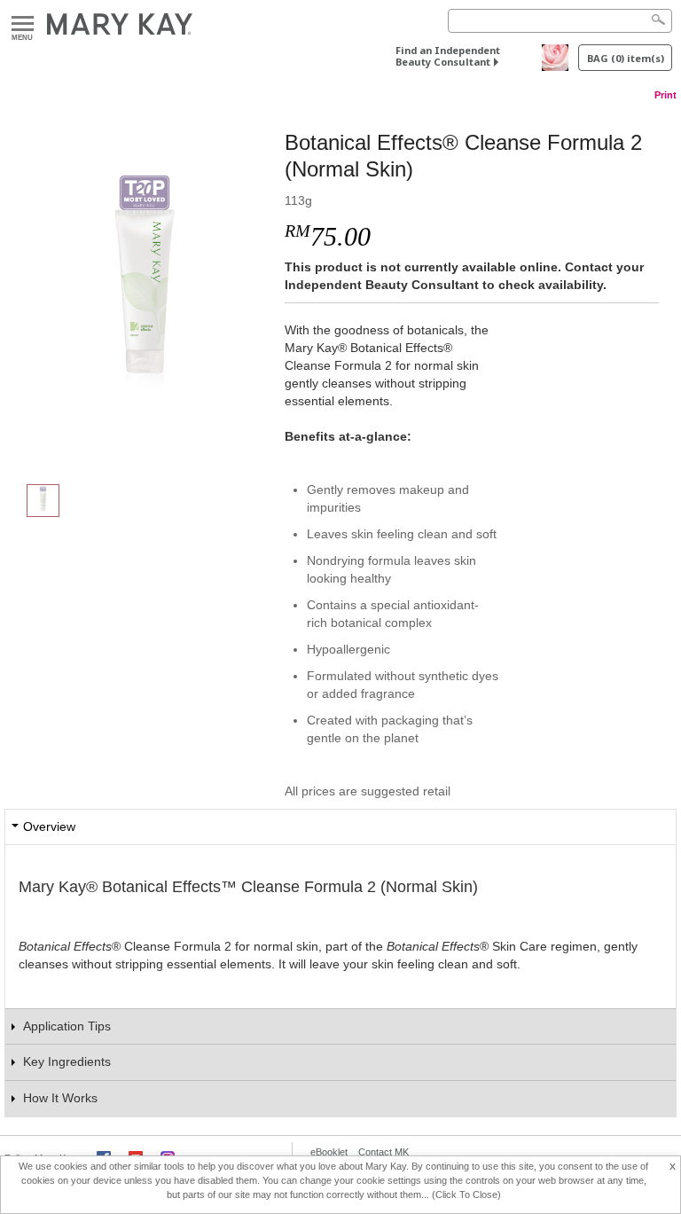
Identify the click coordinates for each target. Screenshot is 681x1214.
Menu (23, 24)
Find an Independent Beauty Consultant (447, 55)
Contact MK (383, 1152)
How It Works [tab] (60, 1098)
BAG (625, 58)
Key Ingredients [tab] (67, 1061)
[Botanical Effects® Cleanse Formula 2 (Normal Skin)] (144, 289)
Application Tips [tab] (67, 1026)
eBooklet (329, 1152)
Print (665, 95)
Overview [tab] (49, 826)
